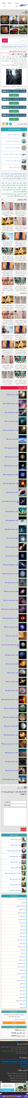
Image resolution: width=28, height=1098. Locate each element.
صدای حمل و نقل (22, 940)
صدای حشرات (22, 936)
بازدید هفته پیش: (20, 1033)
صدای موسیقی (22, 997)
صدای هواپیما (23, 1004)
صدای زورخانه (22, 956)
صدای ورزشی (23, 1007)
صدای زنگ (23, 953)
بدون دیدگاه (10, 54)
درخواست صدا (4, 4)
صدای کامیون (23, 1061)
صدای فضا (20, 47)
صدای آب (24, 1066)
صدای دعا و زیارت (22, 946)
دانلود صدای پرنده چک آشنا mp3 (19, 1081)
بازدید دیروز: (22, 1030)
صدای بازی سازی (22, 913)
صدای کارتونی (22, 984)
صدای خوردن (23, 943)
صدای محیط (23, 987)
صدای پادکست (22, 916)
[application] (14, 91)
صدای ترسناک (22, 923)
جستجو (5, 40)
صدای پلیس (14, 1061)
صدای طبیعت (23, 970)
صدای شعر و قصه (22, 967)
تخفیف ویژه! (7, 1090)
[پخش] (24, 91)
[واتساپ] (7, 123)
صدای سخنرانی (22, 960)
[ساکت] (8, 91)
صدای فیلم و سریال (21, 980)
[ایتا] (3, 123)
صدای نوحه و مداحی (21, 1000)
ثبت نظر (20, 788)
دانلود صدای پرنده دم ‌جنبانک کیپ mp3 (17, 1073)
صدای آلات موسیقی (21, 906)
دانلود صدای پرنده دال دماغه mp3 (18, 1078)
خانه (25, 47)
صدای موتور (23, 994)
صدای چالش (23, 933)
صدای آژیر (23, 902)
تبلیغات (9, 3)
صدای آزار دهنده (22, 899)
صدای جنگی (23, 929)
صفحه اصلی (16, 4)
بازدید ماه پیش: (21, 1036)
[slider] (4, 91)
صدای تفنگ (23, 926)
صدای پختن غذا (22, 919)
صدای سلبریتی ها (22, 963)
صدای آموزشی (22, 909)
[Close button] (27, 1082)
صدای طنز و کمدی (21, 973)
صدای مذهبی (23, 990)
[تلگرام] (10, 123)
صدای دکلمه (23, 950)
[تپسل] (1, 1093)
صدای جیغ (6, 1061)
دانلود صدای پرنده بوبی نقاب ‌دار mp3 (18, 1076)
